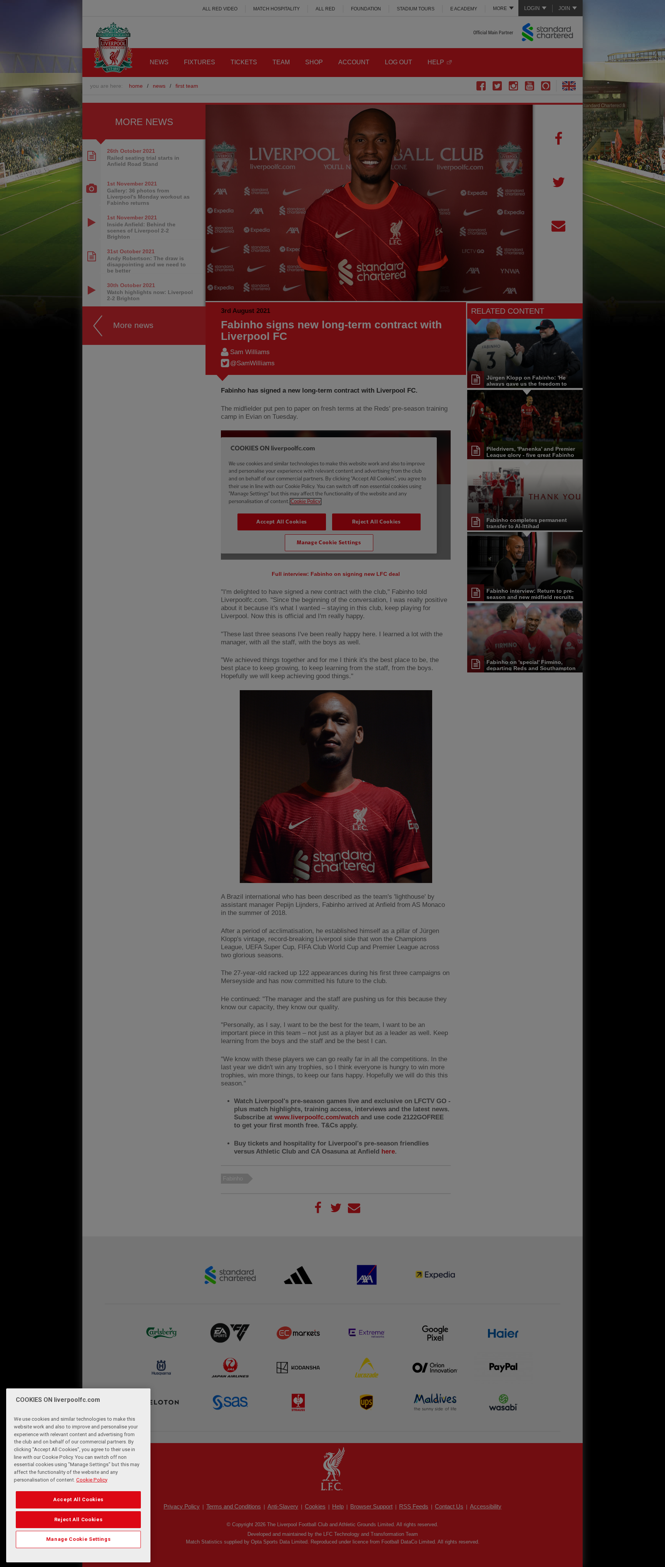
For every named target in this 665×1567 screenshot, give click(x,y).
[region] (78, 1475)
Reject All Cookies (78, 1519)
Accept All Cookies (78, 1499)
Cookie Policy (91, 1480)
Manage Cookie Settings (78, 1539)
